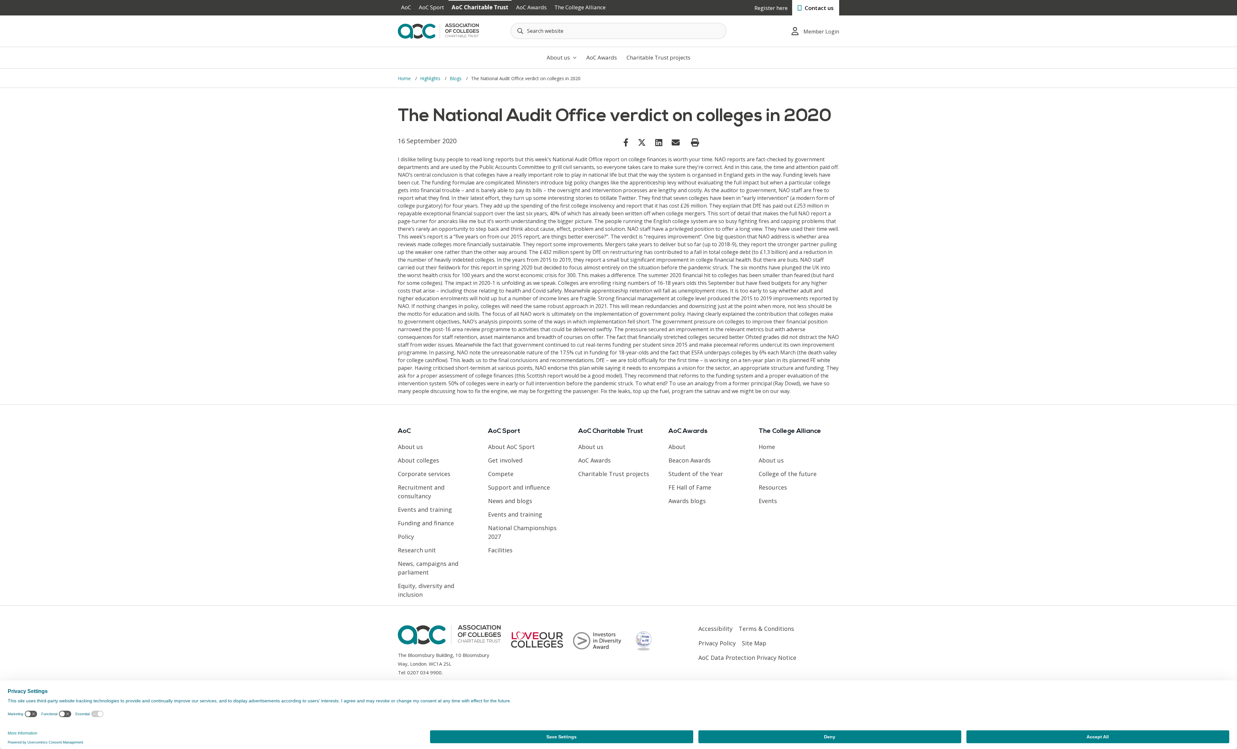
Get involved (505, 460)
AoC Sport (431, 7)
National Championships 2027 (522, 532)
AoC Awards (531, 7)
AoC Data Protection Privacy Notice (747, 657)
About (677, 447)
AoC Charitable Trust (480, 7)
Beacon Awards (689, 460)
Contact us (818, 8)
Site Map (754, 643)
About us (559, 57)
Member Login (821, 31)
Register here (771, 8)
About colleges (418, 460)
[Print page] (695, 142)
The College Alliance (580, 7)
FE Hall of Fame (689, 487)
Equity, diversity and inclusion (426, 590)
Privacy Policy (717, 643)
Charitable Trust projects (658, 57)
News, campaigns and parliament (428, 568)
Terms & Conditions (766, 628)
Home (405, 78)
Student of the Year (695, 474)
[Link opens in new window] (625, 142)
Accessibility (715, 628)
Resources (773, 487)
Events (768, 501)
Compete (500, 474)
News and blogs (510, 501)
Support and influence (519, 487)
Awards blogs (687, 501)
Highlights (431, 78)
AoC (406, 7)
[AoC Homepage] (438, 30)
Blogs (456, 78)
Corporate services (424, 474)
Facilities (500, 550)
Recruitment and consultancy (421, 491)
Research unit (417, 550)
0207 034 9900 (424, 672)
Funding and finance (426, 523)
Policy (406, 536)
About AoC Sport (511, 447)
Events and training (425, 509)
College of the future (788, 474)
